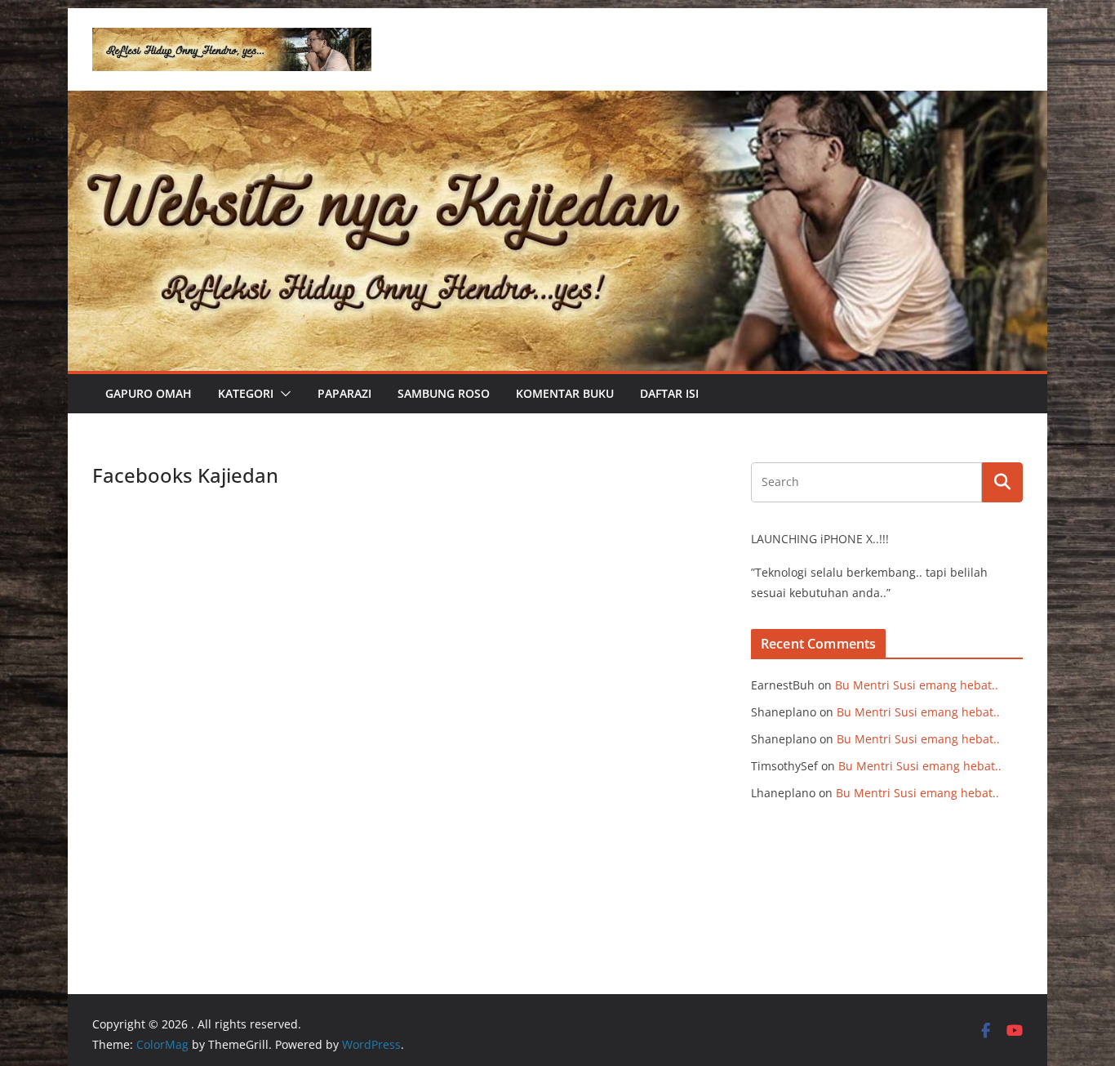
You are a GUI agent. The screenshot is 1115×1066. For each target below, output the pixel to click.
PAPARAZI (344, 393)
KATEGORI (245, 393)
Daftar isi (669, 393)
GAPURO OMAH (148, 393)
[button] (282, 393)
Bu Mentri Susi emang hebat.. (916, 685)
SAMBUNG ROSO (444, 393)
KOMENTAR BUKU (565, 393)
